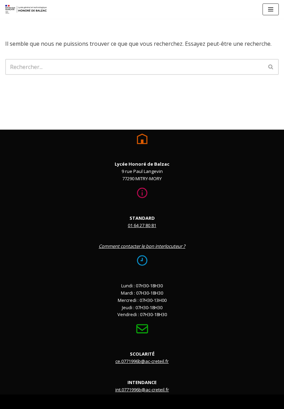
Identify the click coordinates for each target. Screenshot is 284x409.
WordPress (169, 401)
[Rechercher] (271, 67)
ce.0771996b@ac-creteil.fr (142, 361)
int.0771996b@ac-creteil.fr (142, 389)
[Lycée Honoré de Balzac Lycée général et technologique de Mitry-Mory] (26, 9)
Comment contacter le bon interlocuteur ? (142, 246)
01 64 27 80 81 (142, 225)
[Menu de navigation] (271, 9)
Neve (107, 401)
